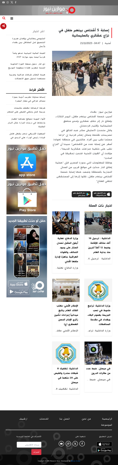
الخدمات (43, 419)
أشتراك (36, 452)
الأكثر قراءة (36, 90)
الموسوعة (106, 425)
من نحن (86, 419)
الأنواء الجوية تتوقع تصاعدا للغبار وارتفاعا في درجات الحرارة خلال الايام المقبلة (26, 122)
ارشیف (23, 419)
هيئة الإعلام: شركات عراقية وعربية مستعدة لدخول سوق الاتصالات (27, 76)
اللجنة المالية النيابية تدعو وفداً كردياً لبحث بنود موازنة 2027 (29, 55)
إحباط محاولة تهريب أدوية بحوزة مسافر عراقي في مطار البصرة (28, 98)
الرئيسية (107, 419)
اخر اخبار (38, 31)
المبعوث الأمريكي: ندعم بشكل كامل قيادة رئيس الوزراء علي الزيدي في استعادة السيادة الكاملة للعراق (27, 137)
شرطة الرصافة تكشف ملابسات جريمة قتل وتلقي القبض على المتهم (26, 109)
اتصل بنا (64, 419)
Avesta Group (75, 461)
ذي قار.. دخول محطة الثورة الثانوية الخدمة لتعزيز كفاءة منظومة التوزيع (26, 65)
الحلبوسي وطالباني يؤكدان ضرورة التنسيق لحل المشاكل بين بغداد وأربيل (28, 42)
